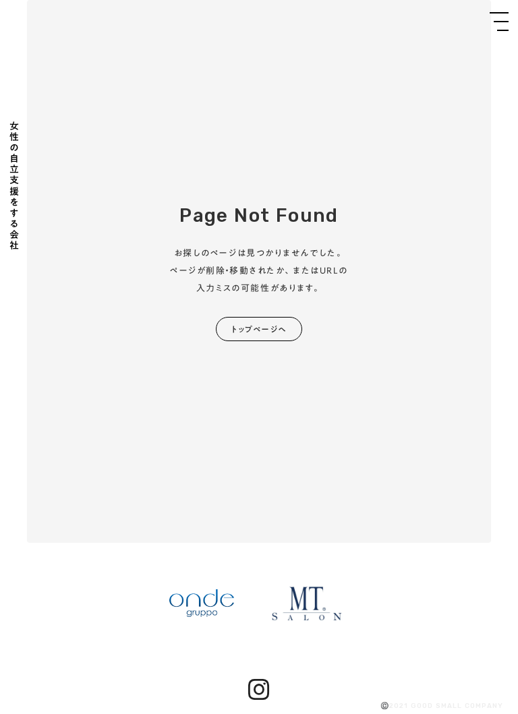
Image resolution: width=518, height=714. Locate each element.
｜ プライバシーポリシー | (50, 706)
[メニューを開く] (499, 21)
